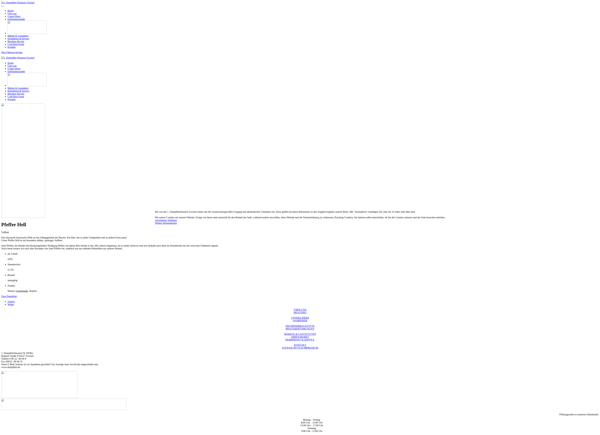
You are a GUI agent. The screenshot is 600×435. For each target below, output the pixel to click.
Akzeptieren (161, 220)
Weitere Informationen (166, 223)
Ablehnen (172, 220)
